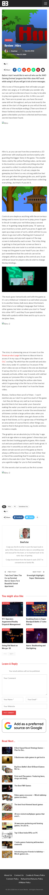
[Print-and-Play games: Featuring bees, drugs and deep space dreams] (7, 778)
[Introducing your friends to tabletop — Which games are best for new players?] (7, 854)
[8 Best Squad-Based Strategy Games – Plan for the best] (7, 750)
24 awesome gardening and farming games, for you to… (28, 824)
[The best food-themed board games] (7, 807)
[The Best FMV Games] (7, 788)
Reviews (8, 40)
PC (15, 506)
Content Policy (12, 879)
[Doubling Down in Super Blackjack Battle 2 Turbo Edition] (36, 609)
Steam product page (10, 355)
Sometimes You (23, 506)
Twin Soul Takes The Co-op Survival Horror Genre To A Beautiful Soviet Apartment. (13, 580)
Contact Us (19, 875)
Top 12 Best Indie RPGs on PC (26, 833)
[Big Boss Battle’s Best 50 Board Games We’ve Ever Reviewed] (7, 769)
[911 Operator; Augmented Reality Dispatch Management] (12, 609)
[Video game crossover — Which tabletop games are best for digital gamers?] (7, 797)
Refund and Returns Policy (32, 879)
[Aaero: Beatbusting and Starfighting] (36, 635)
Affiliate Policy (24, 882)
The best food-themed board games (28, 805)
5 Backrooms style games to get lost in (29, 757)
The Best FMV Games (22, 786)
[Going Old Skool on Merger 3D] (12, 635)
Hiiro (9, 506)
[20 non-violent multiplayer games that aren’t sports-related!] (7, 816)
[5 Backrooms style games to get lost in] (7, 760)
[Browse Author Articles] (24, 533)
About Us (8, 875)
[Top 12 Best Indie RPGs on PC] (7, 835)
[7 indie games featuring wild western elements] (7, 844)
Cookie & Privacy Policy (35, 875)
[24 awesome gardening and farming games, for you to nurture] (7, 826)
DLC (4, 361)
